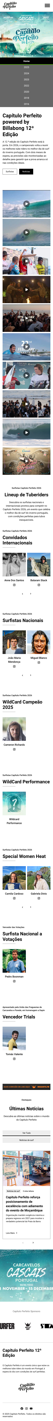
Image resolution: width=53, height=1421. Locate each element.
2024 (26, 73)
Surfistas (10, 171)
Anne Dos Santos (14, 580)
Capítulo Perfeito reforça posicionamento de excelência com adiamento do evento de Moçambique (24, 1203)
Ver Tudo (27, 1133)
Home (26, 61)
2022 (26, 85)
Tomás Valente (14, 1054)
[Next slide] (30, 593)
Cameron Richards (14, 744)
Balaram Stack (38, 580)
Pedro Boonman (14, 976)
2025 (26, 67)
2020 (26, 91)
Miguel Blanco (39, 658)
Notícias (26, 171)
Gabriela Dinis (39, 893)
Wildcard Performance (14, 821)
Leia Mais (12, 1234)
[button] (33, 1242)
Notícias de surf (26, 1140)
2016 (26, 103)
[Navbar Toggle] (47, 5)
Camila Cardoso (14, 893)
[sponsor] (26, 1087)
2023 (26, 79)
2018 (26, 97)
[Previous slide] (22, 593)
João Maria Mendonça (14, 659)
